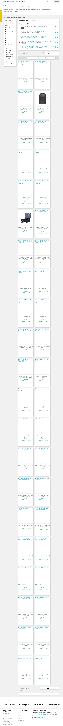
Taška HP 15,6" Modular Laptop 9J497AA (42, 674)
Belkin (8, 33)
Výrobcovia (20, 718)
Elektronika (17, 11)
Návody (19, 715)
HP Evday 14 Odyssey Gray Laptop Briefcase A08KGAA (25, 496)
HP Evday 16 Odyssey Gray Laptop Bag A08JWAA (25, 585)
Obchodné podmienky (7, 716)
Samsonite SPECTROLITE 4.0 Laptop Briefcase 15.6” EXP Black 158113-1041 (26, 258)
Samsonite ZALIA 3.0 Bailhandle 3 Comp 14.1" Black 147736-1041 (26, 377)
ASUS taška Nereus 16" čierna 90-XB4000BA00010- (31, 32)
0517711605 (23, 1)
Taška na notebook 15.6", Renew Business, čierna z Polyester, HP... (26, 79)
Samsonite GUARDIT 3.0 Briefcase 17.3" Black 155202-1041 (26, 347)
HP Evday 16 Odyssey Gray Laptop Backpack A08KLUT (42, 526)
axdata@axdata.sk (10, 1)
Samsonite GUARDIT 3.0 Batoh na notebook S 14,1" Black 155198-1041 (43, 199)
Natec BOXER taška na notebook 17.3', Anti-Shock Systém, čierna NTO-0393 (31, 48)
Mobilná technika (20, 9)
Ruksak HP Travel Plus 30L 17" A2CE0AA (42, 377)
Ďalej (57, 688)
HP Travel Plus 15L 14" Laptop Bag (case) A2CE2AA (25, 228)
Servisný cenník (21, 713)
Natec (8, 50)
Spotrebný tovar (8, 11)
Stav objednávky (21, 720)
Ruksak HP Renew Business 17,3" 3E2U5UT (43, 615)
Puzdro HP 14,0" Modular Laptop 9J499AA (26, 645)
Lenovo (8, 46)
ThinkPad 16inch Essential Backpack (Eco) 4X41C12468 (32, 37)
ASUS (8, 27)
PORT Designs (10, 54)
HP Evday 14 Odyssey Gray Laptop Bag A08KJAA (42, 466)
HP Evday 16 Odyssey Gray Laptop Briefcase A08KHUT (25, 555)
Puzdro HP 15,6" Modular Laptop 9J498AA (43, 645)
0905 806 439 (17, 1)
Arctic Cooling (9, 31)
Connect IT (9, 37)
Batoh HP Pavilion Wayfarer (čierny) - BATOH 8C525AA (43, 109)
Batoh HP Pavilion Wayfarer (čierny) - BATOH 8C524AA (26, 109)
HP (7, 42)
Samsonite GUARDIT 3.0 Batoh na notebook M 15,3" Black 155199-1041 (43, 229)
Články (19, 717)
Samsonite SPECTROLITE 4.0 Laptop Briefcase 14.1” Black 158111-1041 (26, 288)
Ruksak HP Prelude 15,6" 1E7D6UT (25, 525)
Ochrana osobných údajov (8, 722)
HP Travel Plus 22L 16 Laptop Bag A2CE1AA (43, 347)
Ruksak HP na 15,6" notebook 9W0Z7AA (42, 406)
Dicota (8, 40)
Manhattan (9, 48)
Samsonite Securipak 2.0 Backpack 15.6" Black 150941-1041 (42, 79)
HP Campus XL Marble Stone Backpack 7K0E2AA (26, 139)
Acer (8, 29)
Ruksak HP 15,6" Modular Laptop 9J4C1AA (26, 436)
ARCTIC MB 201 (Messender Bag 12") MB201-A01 (43, 287)
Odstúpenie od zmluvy (7, 724)
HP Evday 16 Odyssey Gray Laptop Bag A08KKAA (25, 466)
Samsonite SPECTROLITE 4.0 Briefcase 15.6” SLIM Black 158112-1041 (42, 258)
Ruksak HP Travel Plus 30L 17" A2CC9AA (25, 406)
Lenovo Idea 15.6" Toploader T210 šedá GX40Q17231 (36, 26)
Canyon (8, 35)
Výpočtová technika (9, 9)
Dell (8, 39)
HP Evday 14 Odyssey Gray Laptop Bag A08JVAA (42, 585)
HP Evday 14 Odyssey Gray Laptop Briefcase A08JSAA (25, 615)
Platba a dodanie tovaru (8, 715)
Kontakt (19, 712)
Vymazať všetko (9, 23)
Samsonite (9, 56)
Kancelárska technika (32, 9)
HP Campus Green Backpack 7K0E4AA (26, 168)
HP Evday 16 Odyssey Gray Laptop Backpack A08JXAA (42, 555)
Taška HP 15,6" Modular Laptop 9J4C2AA (42, 436)
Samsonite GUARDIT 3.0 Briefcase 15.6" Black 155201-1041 (43, 317)
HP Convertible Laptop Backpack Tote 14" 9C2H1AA (26, 674)
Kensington (9, 44)
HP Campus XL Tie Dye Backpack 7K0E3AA (43, 139)
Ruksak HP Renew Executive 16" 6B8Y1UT (42, 496)
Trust (8, 58)
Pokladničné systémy (44, 9)
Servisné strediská (6, 721)
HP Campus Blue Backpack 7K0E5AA (42, 168)
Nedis (8, 52)
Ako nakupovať (6, 713)
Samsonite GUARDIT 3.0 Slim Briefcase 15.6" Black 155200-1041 (26, 317)
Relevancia (52, 53)
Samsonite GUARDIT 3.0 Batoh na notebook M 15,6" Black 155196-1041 (26, 199)
